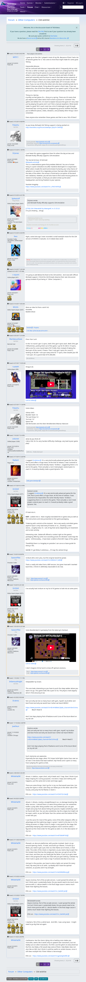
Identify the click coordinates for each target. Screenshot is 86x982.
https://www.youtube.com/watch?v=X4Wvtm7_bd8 (43, 560)
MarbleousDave (15, 339)
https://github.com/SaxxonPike (39, 580)
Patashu (15, 125)
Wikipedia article (31, 162)
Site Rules (53, 36)
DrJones (16, 153)
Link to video (30, 400)
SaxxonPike (15, 557)
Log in (80, 3)
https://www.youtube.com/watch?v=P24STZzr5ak (49, 794)
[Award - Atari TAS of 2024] (13, 516)
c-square (15, 274)
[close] (77, 27)
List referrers (43, 979)
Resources (46, 7)
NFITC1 (15, 57)
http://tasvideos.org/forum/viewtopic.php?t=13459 (43, 127)
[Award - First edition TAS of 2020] (9, 521)
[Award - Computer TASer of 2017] (21, 521)
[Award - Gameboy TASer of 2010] (22, 330)
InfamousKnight (15, 681)
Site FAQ (41, 31)
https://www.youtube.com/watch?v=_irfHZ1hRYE (42, 187)
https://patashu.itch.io (42, 142)
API (36, 979)
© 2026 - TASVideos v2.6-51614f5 (17, 979)
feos (15, 236)
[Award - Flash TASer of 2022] (9, 227)
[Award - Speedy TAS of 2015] (9, 298)
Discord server (31, 38)
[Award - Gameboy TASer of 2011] (18, 330)
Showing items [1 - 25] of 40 (62, 46)
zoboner (15, 439)
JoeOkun (15, 726)
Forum (30, 7)
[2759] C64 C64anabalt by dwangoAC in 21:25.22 (43, 208)
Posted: (16, 54)
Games (30, 3)
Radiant (16, 460)
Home (22, 3)
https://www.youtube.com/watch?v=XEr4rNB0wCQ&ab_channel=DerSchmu (41, 738)
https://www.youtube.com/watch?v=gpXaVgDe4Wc (50, 956)
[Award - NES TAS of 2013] (13, 330)
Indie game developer (33, 481)
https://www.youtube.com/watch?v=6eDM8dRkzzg (50, 872)
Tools (22, 7)
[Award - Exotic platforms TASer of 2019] (18, 521)
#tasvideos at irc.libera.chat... (58, 38)
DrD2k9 (16, 489)
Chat (37, 7)
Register (70, 3)
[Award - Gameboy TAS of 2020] (13, 521)
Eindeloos (36, 460)
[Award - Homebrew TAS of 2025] (9, 516)
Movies (38, 3)
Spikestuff (16, 198)
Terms (31, 979)
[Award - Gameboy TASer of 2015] (9, 330)
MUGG (15, 307)
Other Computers (26, 20)
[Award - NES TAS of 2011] (9, 263)
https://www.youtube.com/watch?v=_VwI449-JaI (49, 891)
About (22, 11)
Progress (36, 327)
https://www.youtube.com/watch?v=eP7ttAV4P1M (50, 835)
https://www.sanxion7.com (38, 578)
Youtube (29, 327)
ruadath (15, 366)
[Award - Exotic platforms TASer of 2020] (21, 516)
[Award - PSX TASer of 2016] (14, 227)
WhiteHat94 (15, 776)
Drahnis (16, 701)
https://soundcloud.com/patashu (48, 143)
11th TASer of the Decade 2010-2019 (37, 331)
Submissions (49, 3)
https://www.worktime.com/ (40, 768)
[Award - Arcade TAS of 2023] (17, 516)
